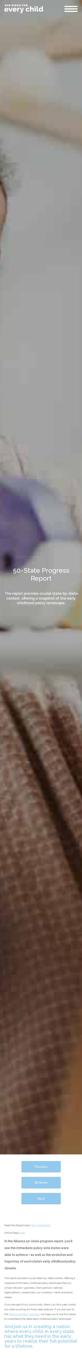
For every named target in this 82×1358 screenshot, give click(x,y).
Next (41, 1198)
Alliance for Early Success (24, 1314)
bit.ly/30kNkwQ (40, 1225)
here (22, 1232)
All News (41, 1182)
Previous (41, 1166)
